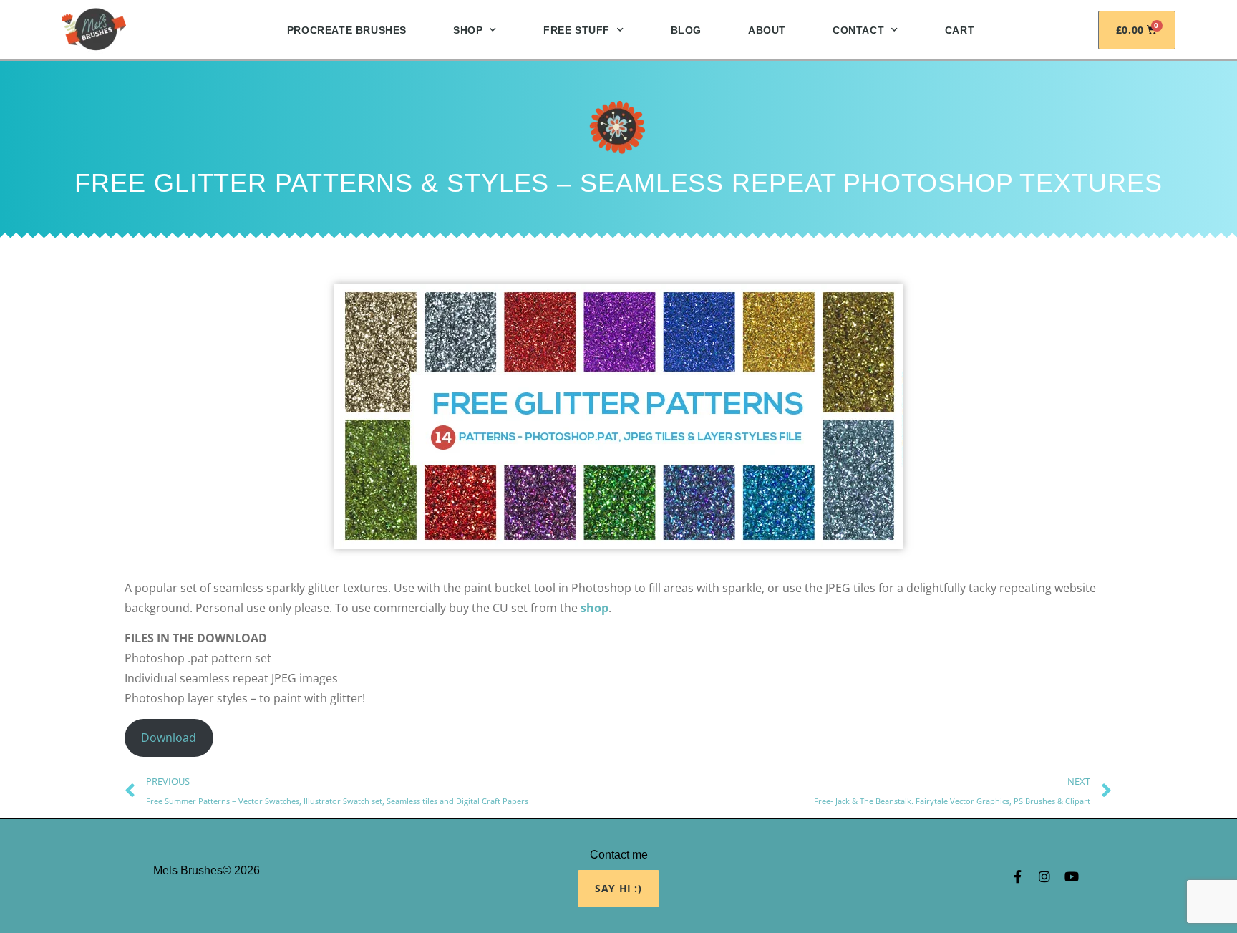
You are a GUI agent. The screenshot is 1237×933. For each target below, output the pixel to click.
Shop (467, 30)
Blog (686, 30)
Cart (959, 30)
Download (168, 737)
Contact (858, 30)
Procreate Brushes (347, 30)
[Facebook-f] (1017, 876)
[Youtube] (1071, 876)
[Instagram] (1044, 876)
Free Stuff (576, 30)
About (767, 30)
